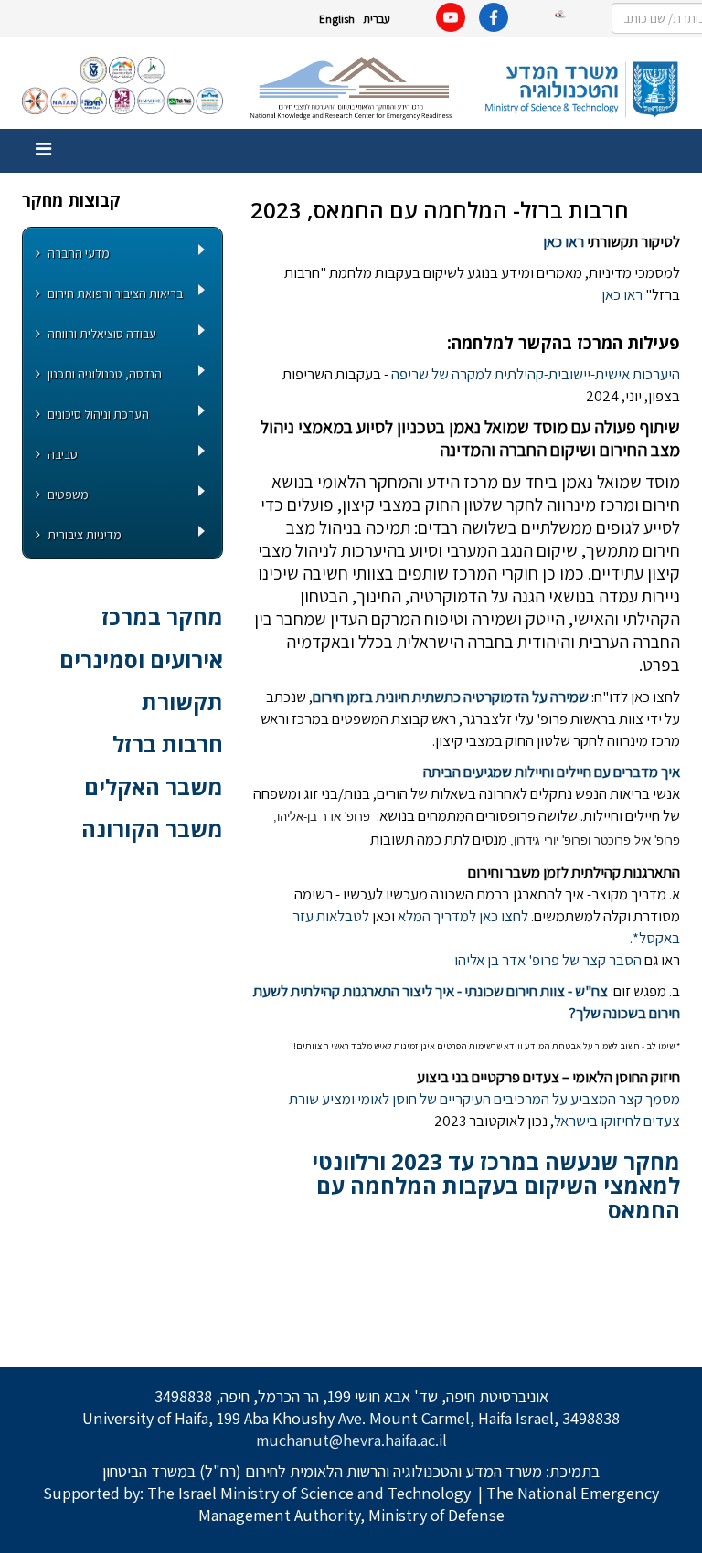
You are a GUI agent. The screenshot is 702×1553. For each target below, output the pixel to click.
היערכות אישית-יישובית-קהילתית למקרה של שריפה (535, 374)
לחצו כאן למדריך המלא (461, 916)
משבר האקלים (153, 786)
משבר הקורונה (152, 829)
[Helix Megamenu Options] (43, 149)
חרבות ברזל (167, 744)
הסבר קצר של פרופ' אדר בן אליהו (548, 960)
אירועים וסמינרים (141, 659)
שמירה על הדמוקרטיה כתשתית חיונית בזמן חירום (451, 696)
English (337, 19)
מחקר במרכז (162, 616)
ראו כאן (563, 241)
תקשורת (182, 701)
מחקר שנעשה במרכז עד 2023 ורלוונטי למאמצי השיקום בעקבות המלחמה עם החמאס (496, 1185)
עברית (376, 19)
